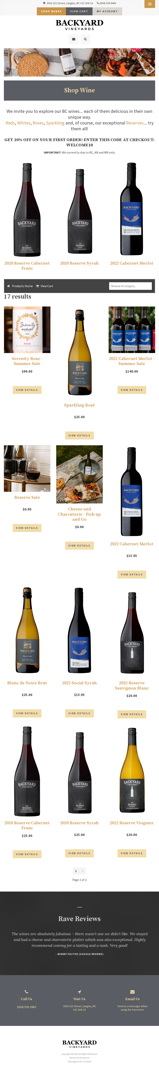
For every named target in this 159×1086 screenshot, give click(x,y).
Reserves (134, 123)
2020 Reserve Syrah (79, 263)
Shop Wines (51, 11)
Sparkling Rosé (79, 405)
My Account (107, 11)
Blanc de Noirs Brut (27, 683)
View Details (27, 390)
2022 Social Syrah (79, 683)
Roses (38, 123)
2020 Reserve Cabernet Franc (27, 266)
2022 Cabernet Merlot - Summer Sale (132, 361)
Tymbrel (87, 1061)
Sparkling (55, 123)
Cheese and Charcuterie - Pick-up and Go (79, 514)
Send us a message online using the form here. (132, 1007)
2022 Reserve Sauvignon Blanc (132, 685)
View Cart (47, 286)
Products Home (22, 286)
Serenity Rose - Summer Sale (27, 361)
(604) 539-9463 (108, 3)
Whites (23, 123)
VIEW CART (79, 11)
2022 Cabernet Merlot (131, 263)
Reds (10, 123)
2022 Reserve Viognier (132, 823)
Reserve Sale (27, 497)
